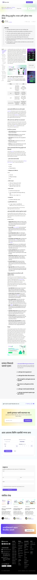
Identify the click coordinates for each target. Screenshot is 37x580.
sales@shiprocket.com (6, 551)
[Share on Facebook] (26, 404)
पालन (27, 570)
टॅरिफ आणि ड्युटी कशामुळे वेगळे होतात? (4, 51)
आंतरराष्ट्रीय (9, 111)
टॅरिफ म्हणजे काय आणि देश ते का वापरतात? (4, 59)
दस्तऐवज (18, 295)
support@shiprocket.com (7, 549)
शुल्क (11, 78)
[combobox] (26, 441)
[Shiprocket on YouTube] (33, 404)
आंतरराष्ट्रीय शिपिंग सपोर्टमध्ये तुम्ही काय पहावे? (4, 72)
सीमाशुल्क (11, 242)
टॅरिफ (25, 55)
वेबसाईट (4, 481)
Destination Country (22, 439)
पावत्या (16, 239)
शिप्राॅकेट (10, 22)
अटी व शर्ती (19, 570)
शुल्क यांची (12, 151)
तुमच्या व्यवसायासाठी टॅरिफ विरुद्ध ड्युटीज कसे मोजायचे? (3, 67)
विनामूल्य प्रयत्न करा (29, 2)
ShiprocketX (21, 279)
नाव (3, 477)
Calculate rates (8, 450)
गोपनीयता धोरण (23, 570)
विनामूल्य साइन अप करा (29, 530)
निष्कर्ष (3, 80)
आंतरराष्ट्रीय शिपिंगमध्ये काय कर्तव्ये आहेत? (4, 55)
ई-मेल (21, 477)
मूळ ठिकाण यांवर (17, 114)
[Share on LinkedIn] (29, 404)
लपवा (5, 49)
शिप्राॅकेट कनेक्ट (16, 506)
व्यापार (15, 125)
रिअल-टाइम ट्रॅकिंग (16, 227)
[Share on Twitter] (28, 404)
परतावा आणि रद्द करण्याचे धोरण (32, 570)
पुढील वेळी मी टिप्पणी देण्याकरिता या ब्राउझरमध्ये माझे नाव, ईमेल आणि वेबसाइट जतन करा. (14, 486)
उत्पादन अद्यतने (4, 506)
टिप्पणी (4, 471)
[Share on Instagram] (31, 404)
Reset (15, 450)
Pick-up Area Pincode (7, 439)
